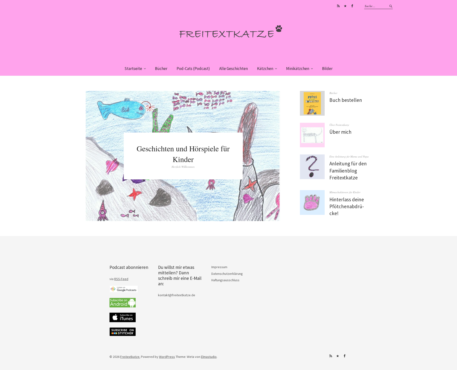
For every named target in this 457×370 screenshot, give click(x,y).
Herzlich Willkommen (183, 166)
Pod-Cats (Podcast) (193, 68)
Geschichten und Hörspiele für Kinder (183, 153)
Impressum (219, 267)
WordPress (167, 357)
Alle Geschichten (233, 68)
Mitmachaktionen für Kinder (344, 192)
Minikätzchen (297, 68)
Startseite (133, 68)
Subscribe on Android (338, 6)
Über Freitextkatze (339, 125)
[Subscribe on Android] (122, 306)
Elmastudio (209, 357)
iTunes (345, 6)
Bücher (161, 68)
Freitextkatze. (130, 357)
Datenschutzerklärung (227, 273)
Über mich (340, 132)
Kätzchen (265, 68)
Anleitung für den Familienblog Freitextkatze (348, 170)
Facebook (352, 6)
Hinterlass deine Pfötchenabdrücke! (346, 206)
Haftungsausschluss (225, 280)
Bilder (327, 68)
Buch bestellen (345, 100)
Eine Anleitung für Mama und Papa (349, 156)
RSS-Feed (121, 279)
